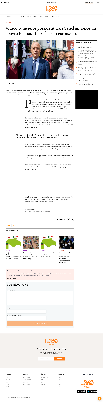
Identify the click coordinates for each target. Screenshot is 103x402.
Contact (42, 382)
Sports (57, 16)
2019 (59, 382)
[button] (99, 398)
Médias (52, 16)
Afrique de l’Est (26, 382)
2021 (59, 379)
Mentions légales (44, 381)
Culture (46, 16)
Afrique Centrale (26, 381)
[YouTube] (90, 374)
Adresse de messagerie (14, 315)
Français (99, 2)
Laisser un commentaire (40, 323)
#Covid (8, 225)
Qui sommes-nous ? (45, 377)
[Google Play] (92, 391)
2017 (59, 386)
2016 (59, 387)
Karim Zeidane (12, 83)
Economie (29, 16)
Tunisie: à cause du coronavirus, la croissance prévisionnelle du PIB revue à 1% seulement (43, 136)
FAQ (42, 379)
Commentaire (11, 290)
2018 (59, 384)
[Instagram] (96, 374)
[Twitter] (87, 374)
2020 (60, 381)
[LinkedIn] (93, 374)
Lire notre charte (11, 278)
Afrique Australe (26, 384)
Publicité (43, 384)
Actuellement (8, 16)
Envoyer (59, 358)
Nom (8, 309)
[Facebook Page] (84, 374)
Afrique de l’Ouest (27, 379)
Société (35, 16)
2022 (59, 377)
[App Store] (81, 391)
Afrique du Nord (26, 377)
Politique (22, 16)
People (40, 16)
